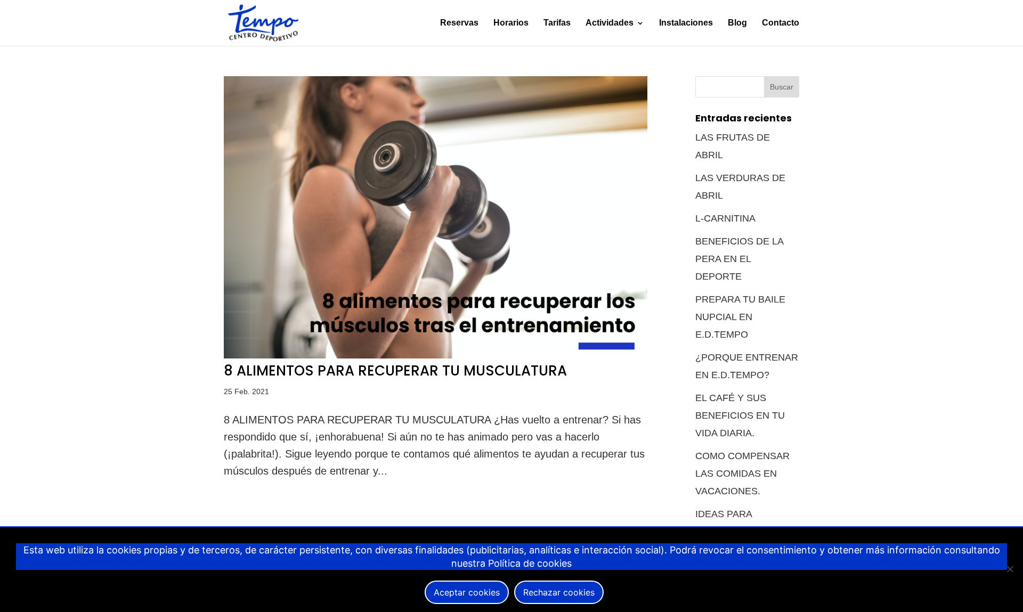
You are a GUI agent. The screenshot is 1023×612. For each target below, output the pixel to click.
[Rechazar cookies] (1009, 569)
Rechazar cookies (559, 592)
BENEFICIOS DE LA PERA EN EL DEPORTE (739, 259)
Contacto (780, 23)
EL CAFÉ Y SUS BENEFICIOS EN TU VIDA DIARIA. (740, 415)
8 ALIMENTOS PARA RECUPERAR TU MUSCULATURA (395, 370)
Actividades (610, 23)
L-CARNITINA (725, 218)
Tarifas (557, 23)
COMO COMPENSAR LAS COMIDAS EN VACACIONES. (742, 473)
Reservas (459, 23)
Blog (737, 23)
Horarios (511, 23)
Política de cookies (530, 563)
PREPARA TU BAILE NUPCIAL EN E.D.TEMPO (740, 317)
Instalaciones (686, 23)
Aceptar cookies (467, 592)
